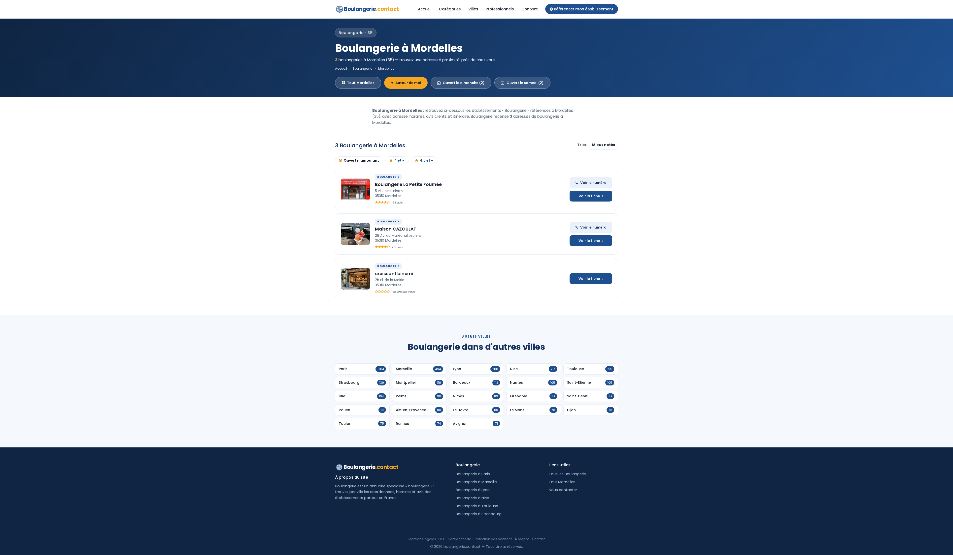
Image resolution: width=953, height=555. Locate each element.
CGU (441, 539)
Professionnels (500, 9)
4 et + (399, 160)
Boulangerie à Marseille (476, 481)
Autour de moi (408, 82)
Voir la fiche (589, 196)
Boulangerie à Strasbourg (479, 513)
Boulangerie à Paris (473, 473)
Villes (473, 9)
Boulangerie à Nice (472, 498)
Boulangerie (371, 9)
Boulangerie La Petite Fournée (408, 184)
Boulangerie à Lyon (473, 489)
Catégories (450, 9)
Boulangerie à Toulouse (477, 505)
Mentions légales (422, 539)
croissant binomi (394, 273)
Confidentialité (459, 539)
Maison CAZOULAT (395, 229)
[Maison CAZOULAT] (355, 234)
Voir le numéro (593, 182)
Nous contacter (563, 489)
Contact (529, 9)
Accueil (425, 9)
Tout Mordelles (360, 82)
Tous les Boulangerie (567, 473)
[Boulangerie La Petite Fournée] (355, 189)
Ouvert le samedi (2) (525, 82)
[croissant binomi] (355, 279)
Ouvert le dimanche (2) (464, 82)
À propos (522, 539)
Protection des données (493, 539)
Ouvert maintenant (361, 160)
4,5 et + (426, 160)
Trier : (583, 144)
